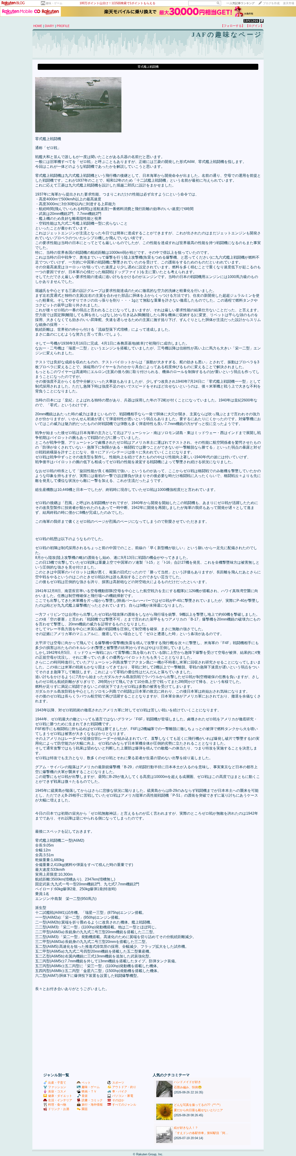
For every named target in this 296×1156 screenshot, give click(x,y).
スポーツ (118, 1082)
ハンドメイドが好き (187, 1082)
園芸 (85, 1109)
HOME (37, 26)
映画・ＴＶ (89, 1091)
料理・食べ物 (57, 1104)
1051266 (251, 21)
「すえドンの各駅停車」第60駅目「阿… (201, 1133)
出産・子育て (57, 1082)
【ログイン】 (255, 26)
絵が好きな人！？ (186, 1127)
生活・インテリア (60, 1100)
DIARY (49, 26)
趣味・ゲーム (54, 3)
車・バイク (119, 1091)
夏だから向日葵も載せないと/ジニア (198, 1110)
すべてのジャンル (124, 1104)
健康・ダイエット (60, 1096)
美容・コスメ (57, 1091)
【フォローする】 (233, 26)
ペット (86, 1082)
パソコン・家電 (122, 1096)
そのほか (118, 1100)
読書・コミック (92, 1100)
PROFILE (63, 26)
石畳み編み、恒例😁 (188, 1087)
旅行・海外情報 (92, 1104)
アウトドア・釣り (124, 1087)
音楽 (85, 1096)
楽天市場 (288, 3)
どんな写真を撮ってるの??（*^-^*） (198, 1105)
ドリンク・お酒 (58, 1109)
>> (240, 3)
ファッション (57, 1087)
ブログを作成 (271, 3)
